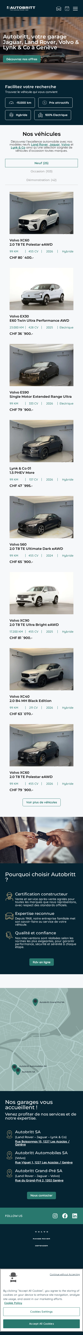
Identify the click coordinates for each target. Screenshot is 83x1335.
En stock (58, 8)
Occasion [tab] (38, 171)
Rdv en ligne (41, 962)
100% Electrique (56, 115)
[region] (41, 1300)
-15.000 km (23, 103)
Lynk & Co (18, 147)
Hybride (21, 115)
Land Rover (39, 144)
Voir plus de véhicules (41, 802)
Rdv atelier (67, 8)
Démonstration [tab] (38, 180)
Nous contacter (41, 1195)
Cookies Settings (41, 1311)
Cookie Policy (13, 1303)
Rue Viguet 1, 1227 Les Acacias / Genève (44, 1162)
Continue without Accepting (65, 1274)
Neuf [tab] (38, 163)
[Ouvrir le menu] (75, 8)
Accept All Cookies (41, 1323)
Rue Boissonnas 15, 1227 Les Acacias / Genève (42, 1143)
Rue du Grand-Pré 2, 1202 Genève (39, 1180)
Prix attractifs (59, 103)
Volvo (65, 144)
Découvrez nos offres (21, 59)
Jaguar (54, 144)
